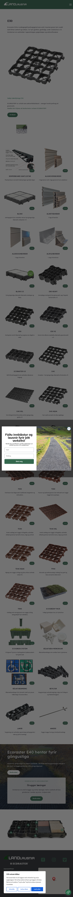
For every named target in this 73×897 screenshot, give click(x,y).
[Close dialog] (69, 428)
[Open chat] (68, 892)
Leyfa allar (37, 889)
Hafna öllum (24, 889)
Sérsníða (11, 889)
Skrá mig (19, 461)
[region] (25, 882)
